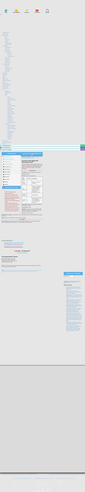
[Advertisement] (42, 23)
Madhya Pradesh (8, 44)
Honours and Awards (11, 105)
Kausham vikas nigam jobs (23, 270)
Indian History (9, 120)
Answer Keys (4, 74)
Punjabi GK (7, 91)
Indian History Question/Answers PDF (12, 210)
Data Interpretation (10, 126)
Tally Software (10, 135)
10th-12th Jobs (5, 34)
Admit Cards (4, 73)
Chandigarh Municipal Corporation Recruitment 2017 (14, 242)
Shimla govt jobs (34, 271)
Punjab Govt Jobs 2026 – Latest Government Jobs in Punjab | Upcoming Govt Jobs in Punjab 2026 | (73, 292)
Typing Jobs (7, 60)
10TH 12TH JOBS (39, 480)
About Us (4, 143)
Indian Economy (10, 117)
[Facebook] (36, 489)
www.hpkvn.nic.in (28, 221)
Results (3, 76)
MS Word (9, 134)
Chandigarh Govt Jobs (41, 484)
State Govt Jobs (5, 35)
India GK (59, 480)
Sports (8, 96)
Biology (8, 101)
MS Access (9, 137)
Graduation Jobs (38, 157)
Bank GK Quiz (8, 161)
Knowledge (9, 110)
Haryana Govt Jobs (40, 485)
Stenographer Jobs (10, 56)
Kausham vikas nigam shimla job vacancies (10, 271)
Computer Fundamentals (12, 125)
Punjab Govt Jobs (5, 32)
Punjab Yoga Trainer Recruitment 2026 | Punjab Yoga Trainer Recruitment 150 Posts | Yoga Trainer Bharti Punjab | (74, 323)
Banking (6, 94)
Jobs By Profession (5, 64)
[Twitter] (42, 489)
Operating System (10, 131)
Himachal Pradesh (8, 42)
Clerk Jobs (9, 53)
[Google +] (48, 489)
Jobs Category (5, 46)
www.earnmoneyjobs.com (31, 175)
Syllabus (4, 77)
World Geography (10, 108)
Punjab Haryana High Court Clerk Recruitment (13, 245)
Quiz (3, 89)
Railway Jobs (7, 62)
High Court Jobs (8, 51)
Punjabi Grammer (8, 92)
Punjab (6, 38)
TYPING (59, 484)
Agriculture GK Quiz (9, 164)
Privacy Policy (17, 484)
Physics (8, 102)
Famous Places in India (11, 99)
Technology (9, 114)
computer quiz (7, 124)
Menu (1, 14)
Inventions (9, 107)
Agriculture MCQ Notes (9, 193)
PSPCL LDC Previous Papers (10, 191)
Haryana (6, 41)
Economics (7, 179)
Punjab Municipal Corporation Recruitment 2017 (13, 247)
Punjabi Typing (5, 86)
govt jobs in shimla (7, 270)
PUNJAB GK (60, 482)
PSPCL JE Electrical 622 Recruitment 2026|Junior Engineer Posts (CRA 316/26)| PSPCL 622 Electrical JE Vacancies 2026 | (74, 314)
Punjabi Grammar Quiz (9, 159)
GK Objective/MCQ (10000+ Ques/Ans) (12, 207)
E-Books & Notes (5, 83)
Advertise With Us (5, 88)
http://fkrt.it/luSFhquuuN (72, 282)
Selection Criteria (5, 79)
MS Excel (9, 138)
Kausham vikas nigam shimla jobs (24, 271)
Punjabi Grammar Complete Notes (11, 194)
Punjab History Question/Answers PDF (12, 209)
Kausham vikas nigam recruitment (35, 270)
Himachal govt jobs (14, 270)
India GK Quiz (7, 169)
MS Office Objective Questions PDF (11, 203)
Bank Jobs (7, 48)
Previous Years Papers (6, 80)
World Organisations (11, 113)
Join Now (82, 145)
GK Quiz (4, 82)
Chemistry (9, 104)
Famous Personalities (11, 122)
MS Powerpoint (10, 132)
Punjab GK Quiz (8, 156)
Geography (9, 116)
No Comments (32, 158)
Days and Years (10, 111)
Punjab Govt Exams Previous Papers (11, 196)
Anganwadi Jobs (8, 47)
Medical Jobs (7, 57)
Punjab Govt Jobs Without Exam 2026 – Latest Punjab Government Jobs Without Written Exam (73, 288)
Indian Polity (9, 119)
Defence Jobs (7, 50)
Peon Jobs (9, 54)
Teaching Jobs (7, 59)
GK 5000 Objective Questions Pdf (11, 206)
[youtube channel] (73, 359)
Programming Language (11, 128)
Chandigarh (7, 39)
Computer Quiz (8, 166)
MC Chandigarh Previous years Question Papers (13, 244)
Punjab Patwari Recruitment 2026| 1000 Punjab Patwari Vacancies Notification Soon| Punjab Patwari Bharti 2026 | (74, 305)
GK (5, 95)
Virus (8, 129)
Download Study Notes (6, 142)
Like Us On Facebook (22, 253)
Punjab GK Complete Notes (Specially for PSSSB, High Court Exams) (12, 198)
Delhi (6, 36)
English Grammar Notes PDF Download (12, 204)
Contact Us (16, 482)
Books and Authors (10, 98)
